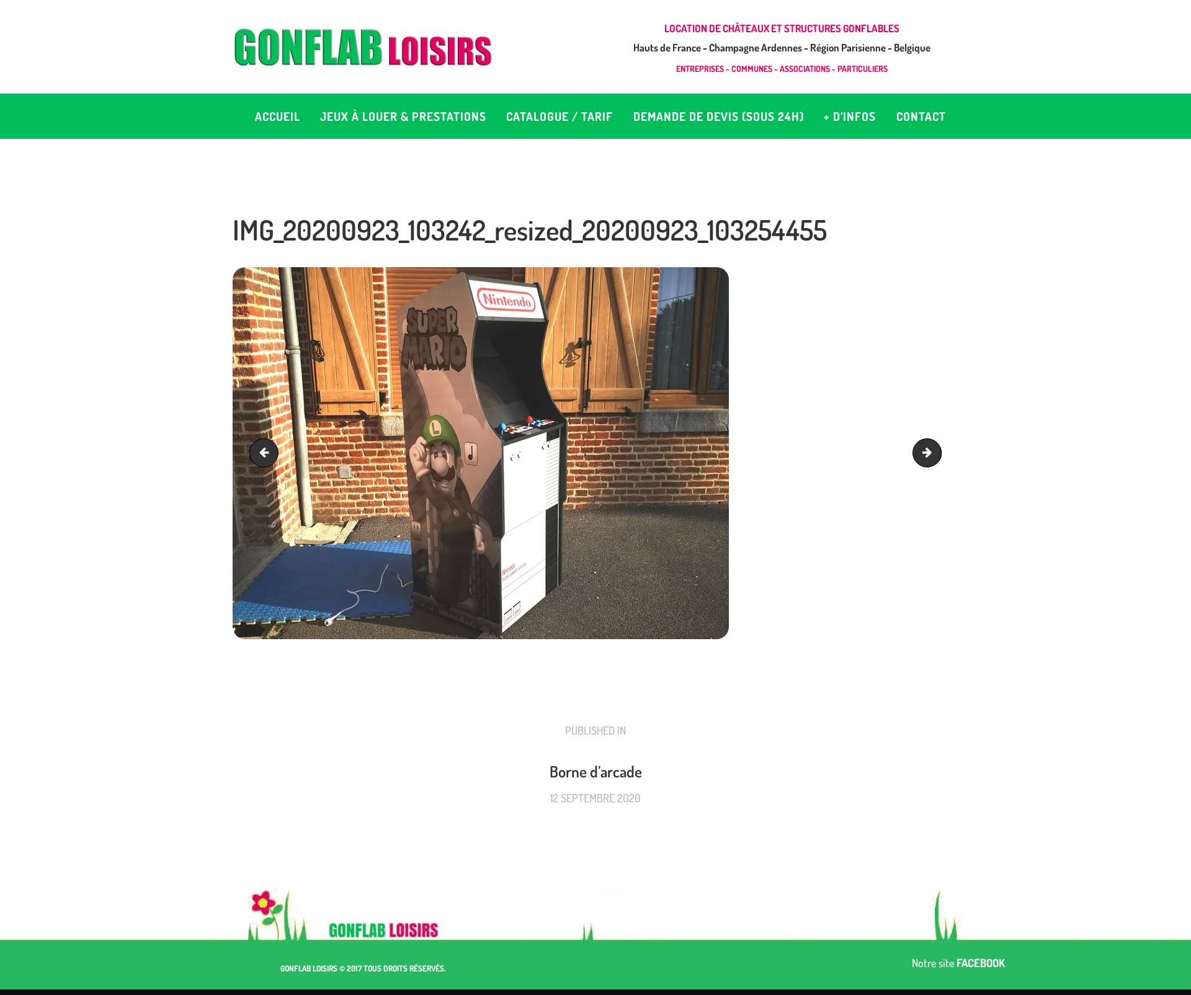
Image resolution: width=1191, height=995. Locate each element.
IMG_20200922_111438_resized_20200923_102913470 (936, 453)
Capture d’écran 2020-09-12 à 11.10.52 (267, 453)
